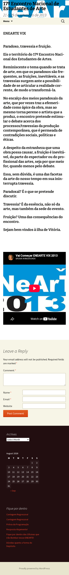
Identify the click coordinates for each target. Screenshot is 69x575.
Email (7, 399)
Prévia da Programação (17, 524)
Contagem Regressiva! (17, 514)
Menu (6, 21)
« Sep (13, 490)
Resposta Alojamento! (17, 529)
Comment (9, 370)
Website (7, 406)
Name (7, 392)
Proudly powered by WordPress (34, 568)
